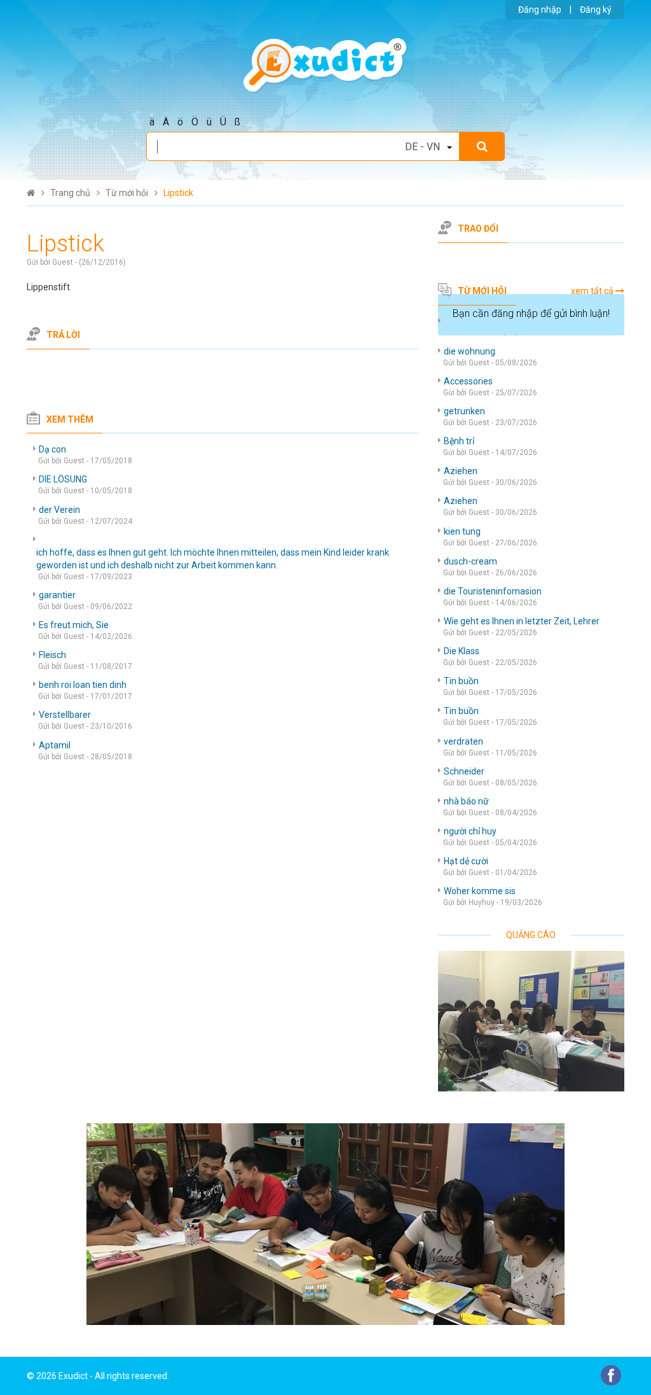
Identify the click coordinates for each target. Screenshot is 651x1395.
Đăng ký (596, 9)
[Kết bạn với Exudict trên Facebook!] (611, 1375)
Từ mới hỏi (482, 291)
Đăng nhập (539, 9)
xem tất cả (592, 291)
